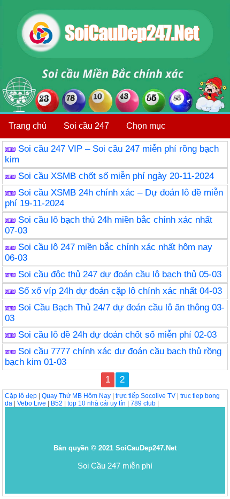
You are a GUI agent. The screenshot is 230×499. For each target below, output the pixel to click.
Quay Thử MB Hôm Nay (76, 396)
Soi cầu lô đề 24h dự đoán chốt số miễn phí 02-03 (117, 335)
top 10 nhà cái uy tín (96, 403)
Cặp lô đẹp (21, 396)
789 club (143, 403)
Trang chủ (28, 125)
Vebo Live (31, 403)
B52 (57, 403)
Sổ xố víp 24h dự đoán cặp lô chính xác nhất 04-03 (120, 291)
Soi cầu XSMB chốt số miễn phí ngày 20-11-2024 (116, 176)
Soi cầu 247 (86, 125)
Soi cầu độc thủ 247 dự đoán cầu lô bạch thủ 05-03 (119, 274)
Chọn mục (145, 125)
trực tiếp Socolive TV (145, 396)
